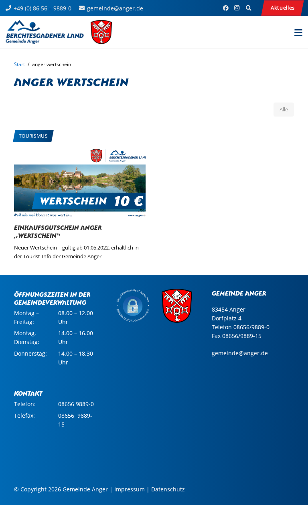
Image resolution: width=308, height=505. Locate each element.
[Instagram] (237, 8)
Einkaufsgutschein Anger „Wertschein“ (58, 231)
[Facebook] (225, 8)
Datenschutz (168, 489)
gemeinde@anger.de (240, 353)
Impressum (129, 489)
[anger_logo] (59, 32)
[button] (248, 8)
